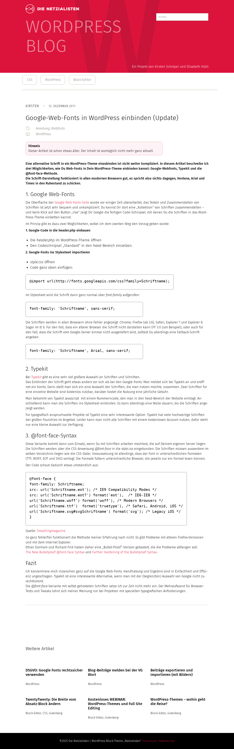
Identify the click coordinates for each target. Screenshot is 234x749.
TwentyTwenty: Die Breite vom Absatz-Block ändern (51, 701)
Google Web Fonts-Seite (71, 202)
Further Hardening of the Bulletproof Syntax (124, 552)
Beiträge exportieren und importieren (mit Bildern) (171, 672)
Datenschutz (167, 741)
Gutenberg (55, 713)
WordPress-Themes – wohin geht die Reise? (177, 701)
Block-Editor (82, 80)
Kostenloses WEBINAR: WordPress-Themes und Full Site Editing (115, 703)
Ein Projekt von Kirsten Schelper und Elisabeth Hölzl (170, 67)
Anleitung (43, 128)
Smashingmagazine (51, 531)
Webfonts (58, 128)
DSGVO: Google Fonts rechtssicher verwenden (54, 672)
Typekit (36, 377)
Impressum (149, 741)
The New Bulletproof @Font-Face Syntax (55, 552)
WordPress (53, 80)
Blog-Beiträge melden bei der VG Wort (115, 672)
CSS (29, 80)
